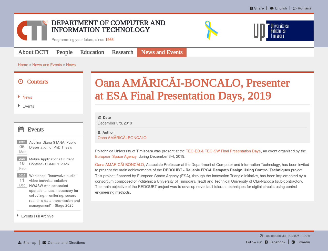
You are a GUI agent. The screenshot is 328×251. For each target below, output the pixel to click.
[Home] (32, 30)
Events (28, 106)
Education (92, 52)
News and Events (162, 52)
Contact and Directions (66, 242)
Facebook (277, 241)
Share (259, 8)
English (281, 8)
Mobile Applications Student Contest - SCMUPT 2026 (51, 161)
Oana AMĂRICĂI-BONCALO (122, 137)
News (71, 64)
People (64, 52)
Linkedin (303, 241)
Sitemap (29, 242)
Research (123, 52)
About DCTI (33, 52)
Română (304, 8)
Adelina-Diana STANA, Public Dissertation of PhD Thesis (52, 145)
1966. (110, 39)
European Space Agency (116, 156)
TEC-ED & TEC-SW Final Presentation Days (223, 150)
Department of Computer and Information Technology (109, 26)
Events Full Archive (37, 215)
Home (23, 64)
